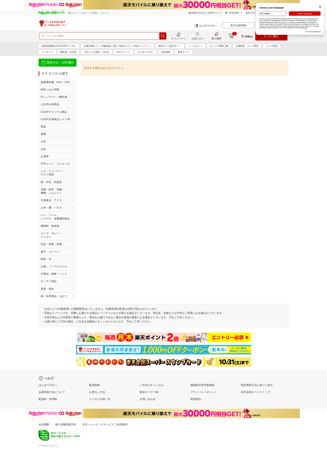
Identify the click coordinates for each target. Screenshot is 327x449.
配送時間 (94, 385)
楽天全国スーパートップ (255, 392)
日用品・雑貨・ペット (54, 273)
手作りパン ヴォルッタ (55, 163)
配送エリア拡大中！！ (170, 46)
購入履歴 (216, 38)
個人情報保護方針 (65, 424)
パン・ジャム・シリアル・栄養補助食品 (55, 216)
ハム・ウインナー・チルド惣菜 (53, 173)
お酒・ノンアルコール (54, 266)
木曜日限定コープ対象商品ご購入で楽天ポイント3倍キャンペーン (117, 46)
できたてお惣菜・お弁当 (96, 52)
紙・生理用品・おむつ (54, 296)
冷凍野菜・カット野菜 (247, 46)
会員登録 (165, 52)
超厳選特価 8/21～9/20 (55, 82)
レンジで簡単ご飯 (219, 46)
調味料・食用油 (50, 225)
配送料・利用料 (48, 399)
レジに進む (271, 36)
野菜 (43, 126)
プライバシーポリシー (203, 392)
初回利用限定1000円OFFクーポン (59, 46)
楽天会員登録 (238, 25)
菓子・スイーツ (50, 251)
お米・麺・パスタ (51, 207)
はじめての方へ (208, 25)
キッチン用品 (49, 281)
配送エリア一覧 (149, 392)
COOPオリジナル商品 (54, 111)
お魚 (43, 148)
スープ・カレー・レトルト (51, 235)
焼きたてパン (123, 52)
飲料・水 (46, 259)
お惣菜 (45, 156)
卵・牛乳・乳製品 (51, 182)
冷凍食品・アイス (51, 200)
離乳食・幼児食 (68, 52)
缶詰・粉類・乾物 (51, 244)
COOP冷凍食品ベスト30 (55, 119)
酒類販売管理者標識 (202, 385)
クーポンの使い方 (99, 399)
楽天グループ (252, 13)
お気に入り (198, 38)
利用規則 (195, 399)
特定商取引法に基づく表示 (257, 385)
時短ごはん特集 (50, 89)
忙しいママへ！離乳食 (54, 96)
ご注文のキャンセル (152, 385)
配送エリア (183, 52)
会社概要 (44, 424)
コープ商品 (271, 46)
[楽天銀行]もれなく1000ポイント (205, 13)
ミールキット (195, 46)
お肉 (43, 141)
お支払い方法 (97, 392)
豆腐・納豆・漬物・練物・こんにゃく (53, 191)
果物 (43, 133)
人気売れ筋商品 (50, 104)
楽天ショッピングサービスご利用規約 (105, 424)
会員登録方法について (52, 392)
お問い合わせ (148, 399)
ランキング (47, 52)
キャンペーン (178, 38)
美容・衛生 (47, 288)
